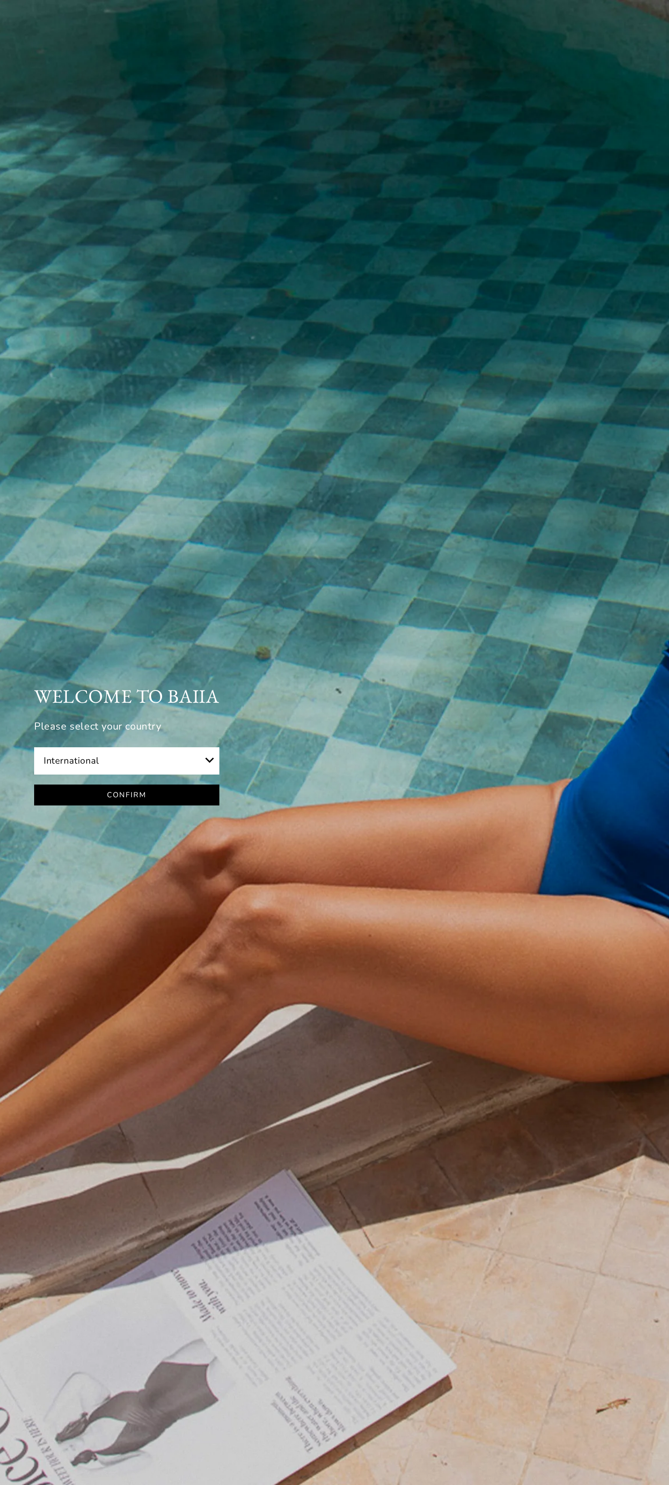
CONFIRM (127, 795)
